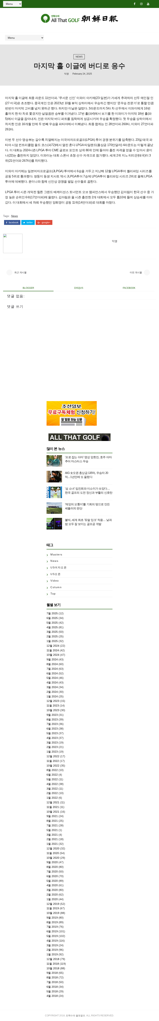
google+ (45, 222)
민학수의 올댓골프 (75, 1015)
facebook (13, 222)
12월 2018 (53, 959)
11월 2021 (53, 807)
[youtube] (148, 4)
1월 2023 (52, 751)
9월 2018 (52, 972)
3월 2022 (52, 788)
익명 (66, 73)
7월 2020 (52, 871)
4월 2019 (52, 940)
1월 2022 (52, 797)
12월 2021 (53, 802)
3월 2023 (52, 742)
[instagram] (141, 4)
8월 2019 (52, 922)
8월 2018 (52, 977)
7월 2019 (52, 926)
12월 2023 (53, 700)
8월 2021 (52, 820)
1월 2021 (52, 843)
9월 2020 (52, 862)
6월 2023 (52, 728)
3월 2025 (52, 631)
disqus (78, 288)
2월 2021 (52, 839)
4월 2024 (52, 682)
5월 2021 (52, 830)
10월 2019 (53, 912)
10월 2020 (53, 857)
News (79, 56)
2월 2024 (52, 691)
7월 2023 (52, 723)
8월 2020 (52, 866)
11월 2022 (53, 760)
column (56, 587)
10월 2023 (53, 710)
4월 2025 (52, 627)
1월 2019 (52, 954)
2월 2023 (52, 747)
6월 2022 (52, 774)
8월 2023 (52, 719)
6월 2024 (52, 673)
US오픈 (55, 574)
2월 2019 (52, 949)
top (53, 593)
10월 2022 (53, 765)
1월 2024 (52, 696)
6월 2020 (52, 876)
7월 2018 (52, 982)
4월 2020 (52, 885)
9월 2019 (52, 917)
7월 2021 (52, 825)
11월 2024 (53, 650)
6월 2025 (52, 618)
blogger (28, 288)
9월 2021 (52, 816)
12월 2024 (53, 645)
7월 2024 (52, 668)
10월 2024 (53, 654)
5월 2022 (52, 779)
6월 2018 (52, 986)
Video (54, 580)
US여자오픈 (58, 567)
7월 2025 (52, 613)
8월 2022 (52, 770)
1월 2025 (52, 641)
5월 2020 (52, 880)
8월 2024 (52, 664)
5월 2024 (52, 677)
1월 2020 (52, 899)
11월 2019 (53, 908)
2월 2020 (52, 894)
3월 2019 (52, 945)
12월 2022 (53, 756)
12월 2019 (53, 903)
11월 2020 (53, 853)
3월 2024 (52, 687)
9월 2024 (52, 659)
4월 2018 (52, 995)
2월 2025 (52, 636)
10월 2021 (53, 811)
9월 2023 (52, 714)
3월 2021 (52, 834)
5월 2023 (52, 733)
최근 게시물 (20, 272)
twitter (29, 222)
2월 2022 (52, 793)
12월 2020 (53, 848)
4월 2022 (52, 784)
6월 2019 (52, 931)
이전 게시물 (136, 272)
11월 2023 (53, 705)
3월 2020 (52, 889)
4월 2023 (52, 737)
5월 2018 (52, 991)
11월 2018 (53, 963)
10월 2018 (53, 968)
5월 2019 (52, 936)
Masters (56, 554)
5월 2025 (52, 622)
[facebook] (134, 4)
